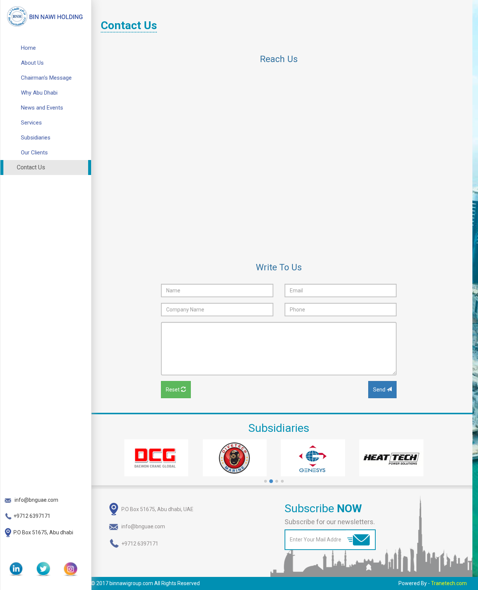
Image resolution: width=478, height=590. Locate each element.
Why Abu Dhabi (39, 92)
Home (28, 47)
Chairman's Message (46, 77)
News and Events (42, 107)
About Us (32, 62)
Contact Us (31, 167)
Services (31, 122)
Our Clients (34, 152)
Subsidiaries (35, 137)
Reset (173, 390)
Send (380, 390)
